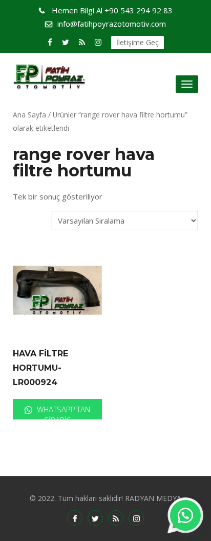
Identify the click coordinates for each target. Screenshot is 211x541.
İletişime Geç (137, 42)
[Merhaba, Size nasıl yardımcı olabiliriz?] (185, 515)
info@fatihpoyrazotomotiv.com (111, 23)
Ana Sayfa (29, 114)
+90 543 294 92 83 (112, 10)
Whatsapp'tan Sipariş (62, 411)
